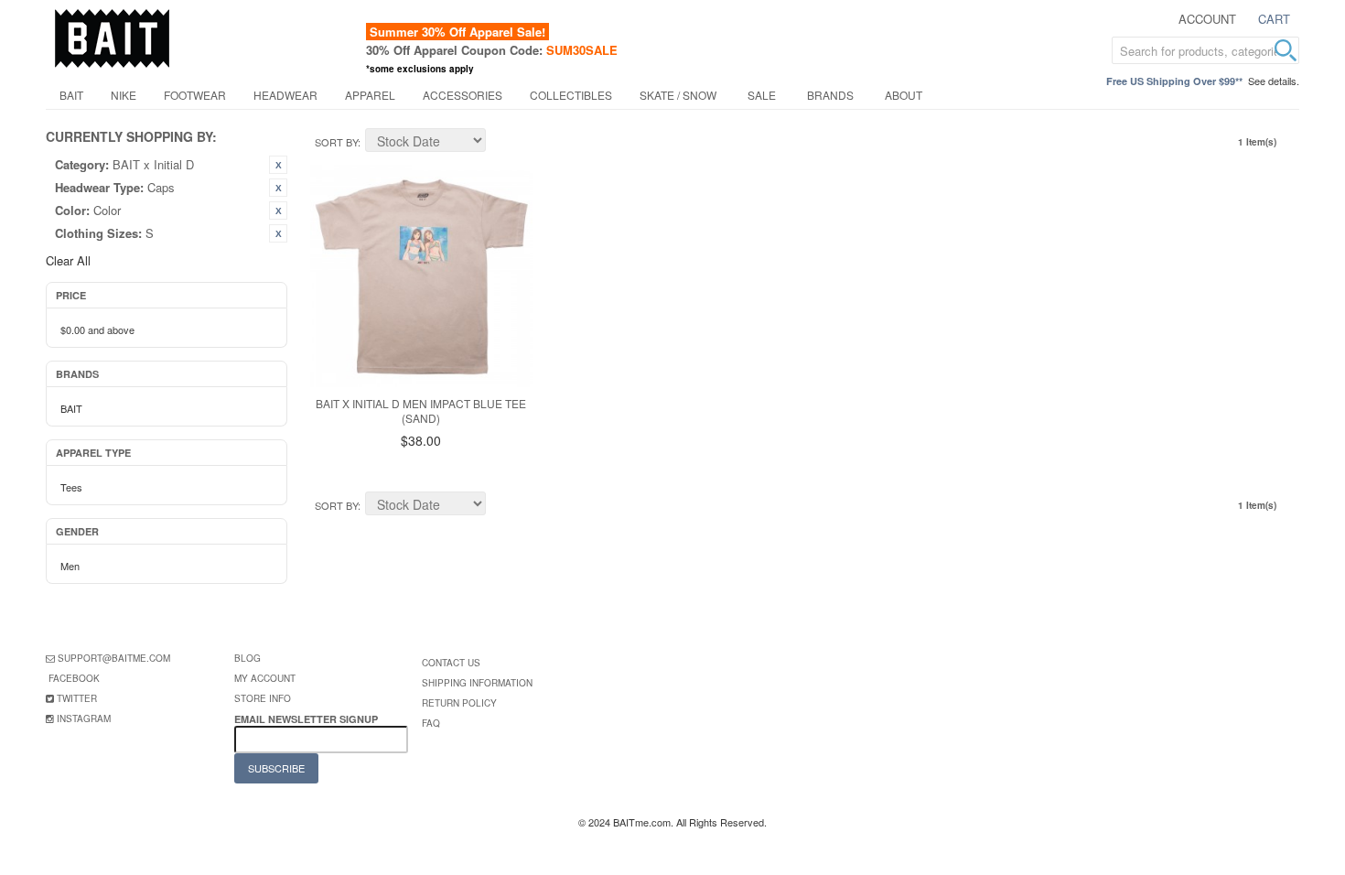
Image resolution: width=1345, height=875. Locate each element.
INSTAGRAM (84, 718)
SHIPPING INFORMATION (477, 682)
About (903, 95)
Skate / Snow (678, 95)
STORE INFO (262, 698)
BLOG (247, 658)
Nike (123, 95)
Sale (762, 95)
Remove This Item (278, 165)
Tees (71, 487)
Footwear (195, 95)
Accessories (462, 95)
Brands (830, 95)
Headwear (285, 95)
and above (97, 329)
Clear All (68, 260)
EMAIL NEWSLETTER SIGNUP (307, 719)
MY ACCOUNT (265, 678)
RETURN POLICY (459, 703)
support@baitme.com (114, 658)
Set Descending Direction (502, 143)
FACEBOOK (74, 678)
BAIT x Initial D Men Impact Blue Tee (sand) (421, 411)
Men (70, 565)
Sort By (336, 142)
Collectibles (571, 95)
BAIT (71, 95)
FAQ (431, 723)
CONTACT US (451, 662)
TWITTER (77, 698)
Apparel (370, 95)
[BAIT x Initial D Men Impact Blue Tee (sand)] (421, 276)
